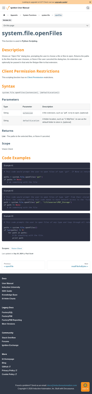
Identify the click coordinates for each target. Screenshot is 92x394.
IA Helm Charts (8, 299)
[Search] (88, 8)
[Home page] (4, 15)
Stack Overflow (9, 338)
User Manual (7, 283)
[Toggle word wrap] (83, 171)
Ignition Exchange (10, 345)
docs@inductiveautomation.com (62, 385)
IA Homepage (8, 359)
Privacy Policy (8, 370)
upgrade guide (61, 2)
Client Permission (35, 77)
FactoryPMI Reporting (12, 320)
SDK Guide (7, 291)
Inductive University (11, 287)
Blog (4, 363)
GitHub (5, 367)
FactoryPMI (7, 316)
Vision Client (17, 248)
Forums (5, 341)
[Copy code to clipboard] (87, 171)
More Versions (8, 324)
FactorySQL (7, 312)
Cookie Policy (8, 374)
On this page (8, 26)
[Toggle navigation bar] (4, 8)
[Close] (90, 2)
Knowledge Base (9, 295)
